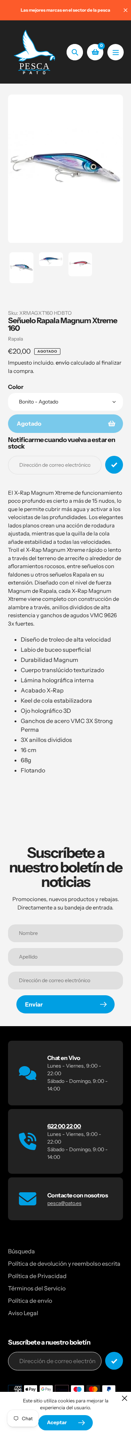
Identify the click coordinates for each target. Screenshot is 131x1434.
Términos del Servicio (37, 1288)
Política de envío (30, 1300)
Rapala (15, 339)
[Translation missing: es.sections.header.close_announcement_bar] (125, 10)
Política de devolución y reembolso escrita (64, 1263)
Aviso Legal (23, 1313)
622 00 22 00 (64, 1126)
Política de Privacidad (37, 1276)
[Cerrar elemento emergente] (124, 1398)
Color (15, 386)
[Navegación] (115, 52)
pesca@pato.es (64, 1203)
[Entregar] (114, 1361)
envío (63, 362)
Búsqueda (21, 1251)
